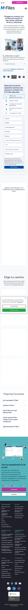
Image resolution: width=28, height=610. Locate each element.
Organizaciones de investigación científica (6, 550)
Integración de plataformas (4, 514)
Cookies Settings (14, 306)
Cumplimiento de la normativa (19, 552)
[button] (8, 583)
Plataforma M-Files (5, 506)
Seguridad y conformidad (20, 547)
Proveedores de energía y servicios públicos (7, 547)
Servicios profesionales (6, 516)
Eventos (3, 520)
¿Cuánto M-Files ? (8, 405)
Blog (2, 518)
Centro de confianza (6, 573)
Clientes (16, 574)
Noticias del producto (19, 572)
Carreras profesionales (6, 569)
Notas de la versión (19, 566)
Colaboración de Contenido (18, 545)
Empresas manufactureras (7, 544)
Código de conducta (6, 575)
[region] (14, 305)
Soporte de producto (19, 562)
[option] (5, 2)
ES (3, 3)
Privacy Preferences (14, 605)
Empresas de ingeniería (6, 542)
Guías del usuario (18, 568)
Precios (3, 508)
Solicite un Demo (5, 565)
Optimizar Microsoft (19, 515)
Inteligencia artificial (19, 534)
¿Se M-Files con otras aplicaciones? (10, 411)
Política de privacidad (6, 577)
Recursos (3, 522)
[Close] (25, 298)
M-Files (3, 567)
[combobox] (5, 2)
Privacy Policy (20, 302)
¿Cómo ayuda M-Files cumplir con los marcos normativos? (10, 419)
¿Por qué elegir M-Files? (10, 400)
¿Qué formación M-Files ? (11, 426)
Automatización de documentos (19, 538)
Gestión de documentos (20, 536)
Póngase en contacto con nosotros (7, 563)
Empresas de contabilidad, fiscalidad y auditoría (7, 535)
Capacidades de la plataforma (5, 511)
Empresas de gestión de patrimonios (6, 538)
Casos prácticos (5, 524)
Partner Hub (17, 570)
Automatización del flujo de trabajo (20, 542)
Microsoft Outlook (19, 508)
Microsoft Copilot (19, 513)
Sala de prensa (4, 571)
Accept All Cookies (14, 310)
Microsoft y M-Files (19, 506)
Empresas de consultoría (6, 540)
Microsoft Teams (18, 517)
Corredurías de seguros (6, 552)
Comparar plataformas (6, 526)
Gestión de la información (20, 549)
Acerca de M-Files (5, 560)
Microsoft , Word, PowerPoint (18, 511)
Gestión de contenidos (20, 554)
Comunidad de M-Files (20, 560)
